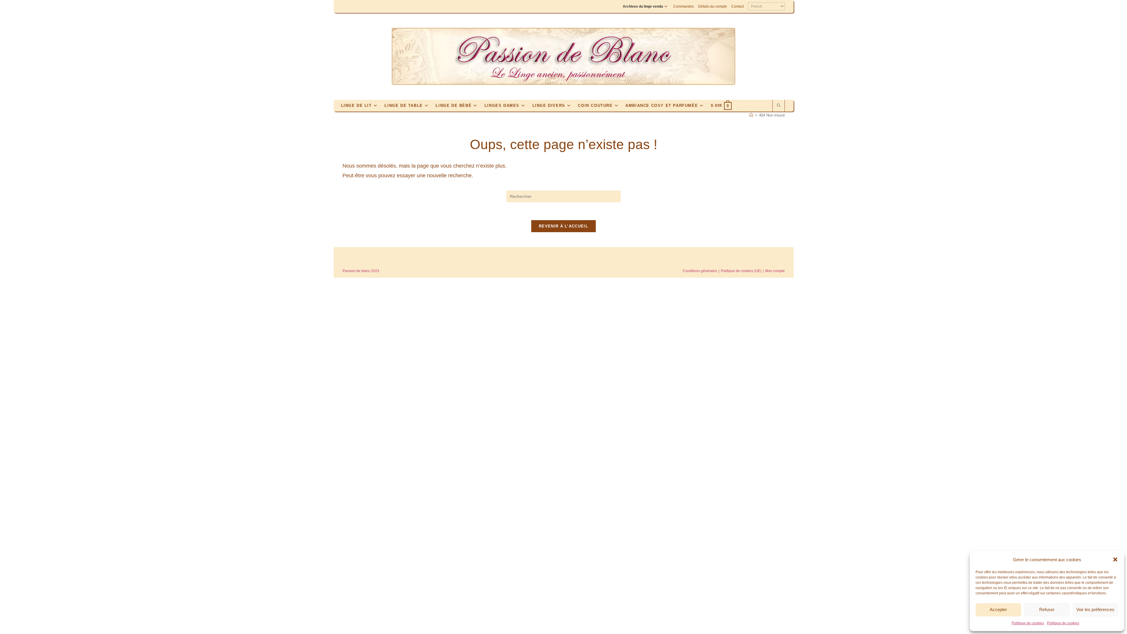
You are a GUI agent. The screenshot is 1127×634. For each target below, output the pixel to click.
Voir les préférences (1095, 609)
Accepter (998, 609)
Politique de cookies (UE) (741, 271)
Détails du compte (712, 6)
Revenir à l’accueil (563, 226)
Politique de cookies (1028, 623)
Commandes (683, 6)
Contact (737, 6)
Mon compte (775, 271)
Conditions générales (700, 271)
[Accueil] (751, 115)
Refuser (1047, 609)
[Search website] (779, 106)
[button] (1115, 559)
